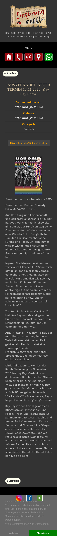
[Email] (40, 498)
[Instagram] (19, 498)
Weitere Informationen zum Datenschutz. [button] (27, 524)
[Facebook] (30, 498)
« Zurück (10, 73)
